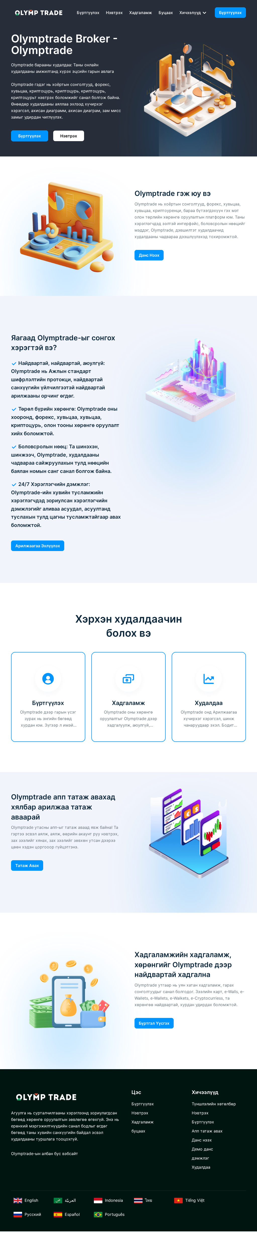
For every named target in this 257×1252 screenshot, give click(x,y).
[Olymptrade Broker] (38, 13)
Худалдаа (201, 1167)
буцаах (166, 12)
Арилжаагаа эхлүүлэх (37, 545)
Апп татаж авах (207, 1130)
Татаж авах (27, 865)
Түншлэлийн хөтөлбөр (214, 1103)
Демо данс (202, 1149)
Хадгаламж (140, 12)
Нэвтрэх (114, 12)
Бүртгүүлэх (88, 12)
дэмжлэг (200, 1158)
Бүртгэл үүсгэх (154, 1023)
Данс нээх (149, 255)
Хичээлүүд (190, 12)
